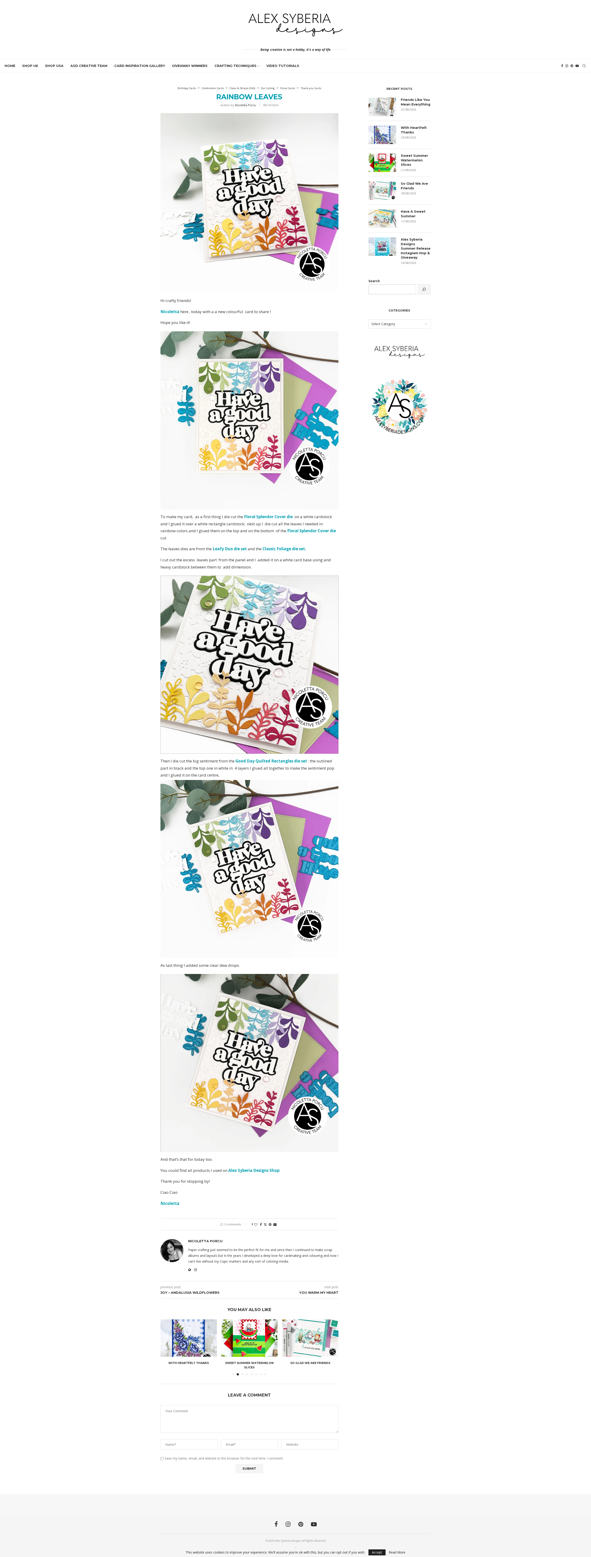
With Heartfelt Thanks (414, 130)
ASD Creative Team (88, 66)
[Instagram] (566, 66)
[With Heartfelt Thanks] (382, 135)
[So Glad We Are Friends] (249, 1338)
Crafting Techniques (235, 66)
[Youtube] (577, 66)
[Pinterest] (571, 66)
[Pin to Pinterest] (270, 1224)
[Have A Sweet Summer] (310, 1338)
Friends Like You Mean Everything (415, 102)
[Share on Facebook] (261, 1224)
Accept (377, 1552)
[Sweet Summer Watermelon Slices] (188, 1338)
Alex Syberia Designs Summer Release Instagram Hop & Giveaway (416, 248)
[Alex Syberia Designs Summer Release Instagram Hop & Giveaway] (382, 246)
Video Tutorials (282, 66)
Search (374, 281)
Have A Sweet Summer (310, 1363)
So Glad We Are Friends (249, 1363)
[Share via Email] (275, 1224)
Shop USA (54, 66)
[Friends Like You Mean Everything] (382, 107)
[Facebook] (562, 66)
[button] (167, 1347)
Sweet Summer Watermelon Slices (414, 160)
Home (10, 66)
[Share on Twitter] (265, 1224)
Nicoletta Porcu (245, 105)
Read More (397, 1552)
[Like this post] (255, 1224)
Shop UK (30, 66)
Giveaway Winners (190, 66)
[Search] (584, 66)
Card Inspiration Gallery (139, 66)
